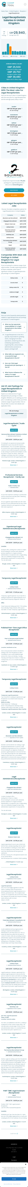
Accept (14, 1179)
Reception (23, 11)
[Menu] (25, 4)
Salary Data (4, 11)
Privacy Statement (17, 1184)
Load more (13, 1133)
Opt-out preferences (8, 1184)
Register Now (14, 190)
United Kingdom (14, 11)
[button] (25, 1164)
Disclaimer (14, 1160)
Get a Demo (14, 195)
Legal (14, 1157)
